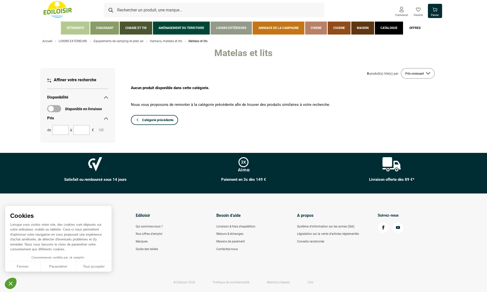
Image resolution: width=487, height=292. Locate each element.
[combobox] (214, 10)
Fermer (23, 266)
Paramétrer (58, 266)
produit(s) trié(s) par (382, 73)
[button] (11, 283)
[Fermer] (106, 97)
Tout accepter (94, 266)
